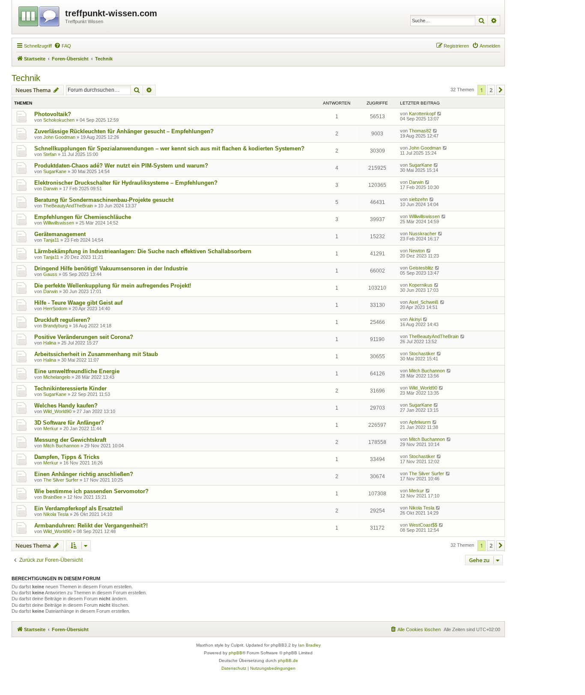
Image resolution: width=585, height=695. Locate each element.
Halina (49, 342)
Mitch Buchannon (427, 370)
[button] (500, 90)
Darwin (50, 188)
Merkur (50, 428)
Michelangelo (56, 377)
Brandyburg (55, 325)
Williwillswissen (58, 222)
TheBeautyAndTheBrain (68, 205)
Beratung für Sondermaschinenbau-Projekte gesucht (103, 200)
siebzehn (418, 199)
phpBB (235, 652)
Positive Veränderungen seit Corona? (83, 337)
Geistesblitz (421, 267)
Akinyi (415, 319)
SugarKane (54, 171)
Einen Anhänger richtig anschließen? (83, 474)
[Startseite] (39, 15)
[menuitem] (62, 46)
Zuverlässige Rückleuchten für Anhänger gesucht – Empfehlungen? (124, 131)
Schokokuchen (59, 120)
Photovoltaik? (52, 114)
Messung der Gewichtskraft (70, 440)
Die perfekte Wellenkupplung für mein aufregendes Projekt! (112, 285)
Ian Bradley (309, 645)
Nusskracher (422, 233)
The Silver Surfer (60, 479)
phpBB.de (288, 660)
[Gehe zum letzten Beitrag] (439, 113)
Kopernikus (421, 285)
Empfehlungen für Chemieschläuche (82, 217)
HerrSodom (55, 308)
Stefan (50, 154)
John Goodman (59, 137)
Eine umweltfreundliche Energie (76, 371)
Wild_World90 (423, 387)
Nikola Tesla (56, 514)
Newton (417, 250)
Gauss (50, 274)
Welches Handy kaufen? (66, 405)
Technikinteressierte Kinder (70, 388)
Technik (26, 78)
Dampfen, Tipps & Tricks (66, 457)
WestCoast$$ (423, 524)
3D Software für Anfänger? (69, 422)
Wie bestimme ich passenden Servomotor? (91, 491)
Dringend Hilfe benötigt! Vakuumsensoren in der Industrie (111, 268)
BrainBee (52, 497)
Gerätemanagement (60, 234)
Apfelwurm (420, 422)
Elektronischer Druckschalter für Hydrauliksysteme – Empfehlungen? (126, 183)
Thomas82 (420, 130)
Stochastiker (422, 353)
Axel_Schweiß (424, 302)
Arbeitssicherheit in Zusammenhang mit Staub (96, 354)
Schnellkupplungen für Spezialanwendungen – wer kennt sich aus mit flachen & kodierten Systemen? (169, 148)
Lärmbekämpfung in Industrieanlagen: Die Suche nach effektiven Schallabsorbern (142, 251)
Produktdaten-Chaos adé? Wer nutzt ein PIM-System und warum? (121, 165)
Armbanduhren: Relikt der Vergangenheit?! (91, 525)
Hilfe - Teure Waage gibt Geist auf (78, 303)
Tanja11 (51, 240)
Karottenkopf (422, 113)
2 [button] (490, 90)
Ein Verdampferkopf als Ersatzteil (78, 508)
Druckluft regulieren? (62, 320)
